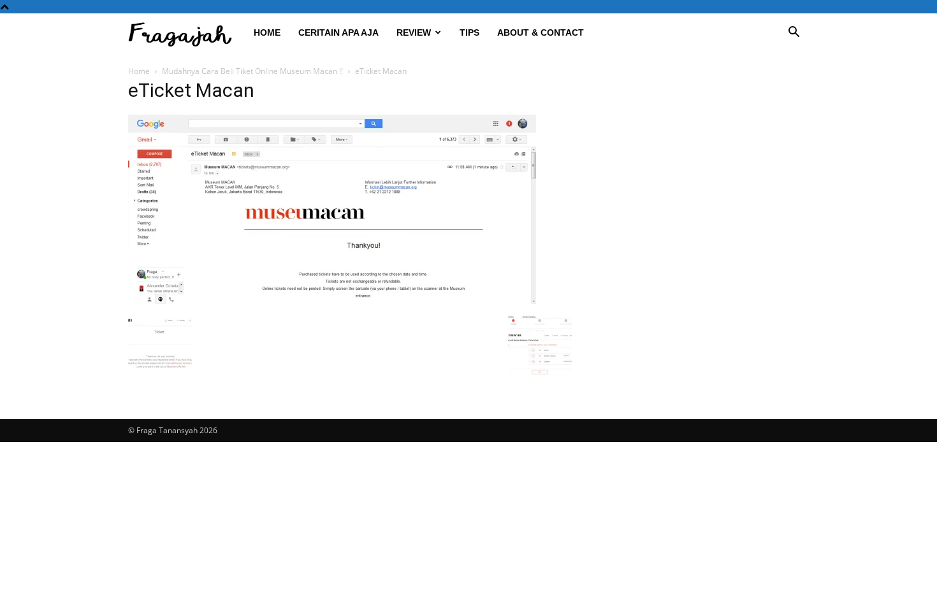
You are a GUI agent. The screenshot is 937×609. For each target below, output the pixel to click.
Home (267, 32)
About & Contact (540, 32)
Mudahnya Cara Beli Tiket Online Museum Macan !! (252, 71)
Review (413, 32)
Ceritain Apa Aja (338, 32)
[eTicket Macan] (332, 300)
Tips (469, 32)
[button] (793, 33)
